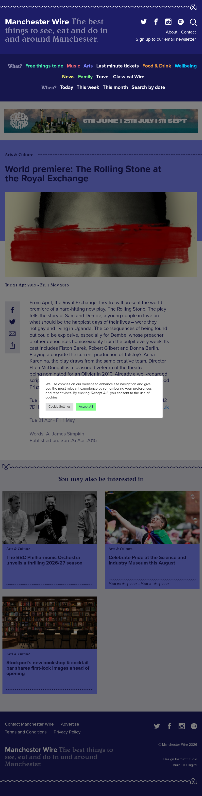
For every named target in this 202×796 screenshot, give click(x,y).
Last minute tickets (117, 66)
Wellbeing (186, 66)
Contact (188, 32)
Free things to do (44, 66)
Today (66, 87)
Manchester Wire (37, 22)
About (171, 32)
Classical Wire (128, 77)
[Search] (193, 23)
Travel (103, 77)
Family (85, 77)
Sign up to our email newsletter (166, 39)
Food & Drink (156, 66)
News (68, 77)
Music (73, 66)
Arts (88, 66)
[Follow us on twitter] (144, 22)
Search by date (148, 87)
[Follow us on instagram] (168, 22)
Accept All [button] (86, 407)
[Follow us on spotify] (181, 22)
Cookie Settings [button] (59, 407)
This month (115, 87)
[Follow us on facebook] (156, 22)
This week (88, 87)
